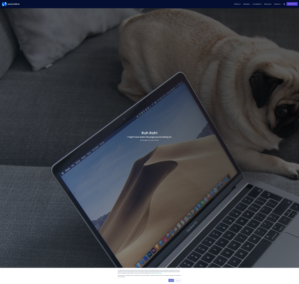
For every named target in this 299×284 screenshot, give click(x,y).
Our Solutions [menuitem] (257, 4)
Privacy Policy (158, 273)
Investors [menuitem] (277, 4)
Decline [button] (177, 280)
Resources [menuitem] (267, 4)
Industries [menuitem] (246, 4)
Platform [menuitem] (237, 4)
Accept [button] (171, 280)
